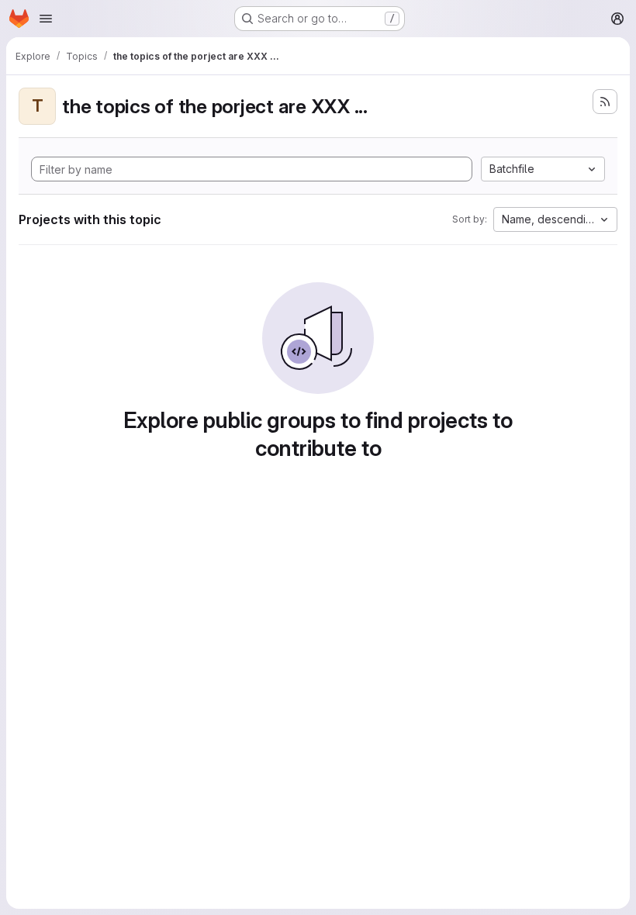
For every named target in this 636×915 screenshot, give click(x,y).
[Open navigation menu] (45, 18)
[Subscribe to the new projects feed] (605, 101)
